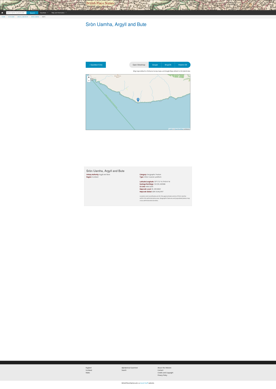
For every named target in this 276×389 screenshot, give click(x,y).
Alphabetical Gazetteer (130, 368)
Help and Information (58, 13)
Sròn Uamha (35, 17)
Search (124, 370)
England (88, 368)
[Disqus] (138, 272)
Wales (88, 373)
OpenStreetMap (179, 129)
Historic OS (182, 64)
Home (3, 17)
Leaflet (171, 129)
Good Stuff (144, 383)
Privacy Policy (162, 375)
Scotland (11, 17)
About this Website (164, 368)
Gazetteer (43, 13)
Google (155, 64)
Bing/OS (168, 64)
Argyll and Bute (22, 17)
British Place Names (100, 3)
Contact (160, 370)
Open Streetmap (139, 64)
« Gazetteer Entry (95, 64)
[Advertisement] (138, 44)
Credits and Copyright (165, 373)
